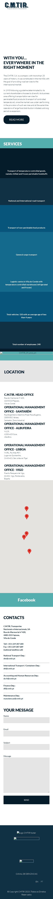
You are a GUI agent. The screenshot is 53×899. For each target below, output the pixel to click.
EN (37, 881)
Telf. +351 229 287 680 (13, 644)
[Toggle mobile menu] (47, 5)
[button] (29, 551)
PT (42, 881)
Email (6, 729)
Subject (7, 742)
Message (7, 756)
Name (6, 716)
